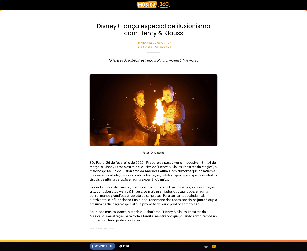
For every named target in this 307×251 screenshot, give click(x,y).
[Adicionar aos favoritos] (206, 246)
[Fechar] (6, 5)
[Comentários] (213, 246)
